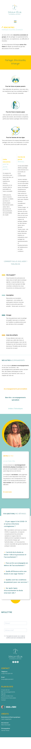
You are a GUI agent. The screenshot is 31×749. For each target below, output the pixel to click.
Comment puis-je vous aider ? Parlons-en (15, 262)
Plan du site (13, 745)
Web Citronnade (5, 725)
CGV (21, 745)
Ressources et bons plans (8, 698)
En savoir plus (7, 492)
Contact (3, 700)
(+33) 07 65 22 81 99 (6, 673)
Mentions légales (15, 741)
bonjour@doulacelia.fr (7, 679)
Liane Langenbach (6, 719)
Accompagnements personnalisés (15, 389)
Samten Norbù (5, 730)
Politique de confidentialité (15, 743)
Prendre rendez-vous (7, 696)
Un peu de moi (5, 690)
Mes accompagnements (8, 692)
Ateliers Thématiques (15, 408)
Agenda (3, 694)
